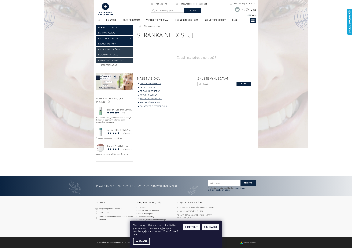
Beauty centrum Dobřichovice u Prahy (196, 207)
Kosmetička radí (109, 65)
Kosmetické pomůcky (109, 49)
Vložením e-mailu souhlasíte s (227, 189)
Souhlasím (210, 227)
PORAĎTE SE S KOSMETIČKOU (111, 60)
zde (135, 234)
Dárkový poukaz (106, 33)
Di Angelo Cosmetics (108, 27)
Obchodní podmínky (146, 217)
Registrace (251, 4)
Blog (234, 20)
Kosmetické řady (107, 44)
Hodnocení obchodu (186, 20)
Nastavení (141, 241)
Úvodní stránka (99, 20)
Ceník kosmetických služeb (190, 211)
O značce (111, 20)
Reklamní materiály (108, 55)
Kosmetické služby (215, 20)
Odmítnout (191, 227)
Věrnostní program (157, 20)
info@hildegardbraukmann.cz (110, 209)
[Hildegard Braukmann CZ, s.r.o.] (105, 9)
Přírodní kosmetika (108, 38)
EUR (254, 15)
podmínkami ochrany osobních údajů (227, 189)
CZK (250, 15)
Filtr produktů (131, 20)
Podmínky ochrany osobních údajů (152, 220)
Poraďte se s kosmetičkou (148, 211)
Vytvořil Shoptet (249, 242)
